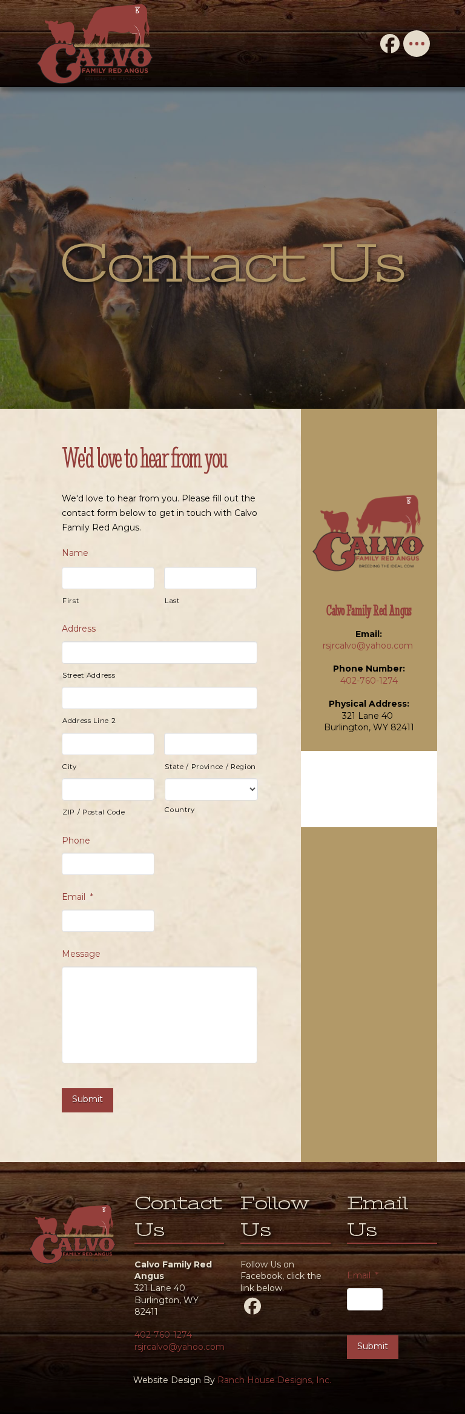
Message (81, 953)
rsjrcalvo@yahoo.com (369, 645)
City (69, 766)
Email (77, 896)
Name (75, 552)
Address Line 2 (89, 720)
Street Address (88, 675)
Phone (76, 840)
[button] (416, 43)
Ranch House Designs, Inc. (274, 1380)
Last (172, 600)
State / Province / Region (210, 766)
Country (180, 809)
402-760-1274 (369, 680)
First (70, 600)
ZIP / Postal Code (93, 812)
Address (79, 628)
